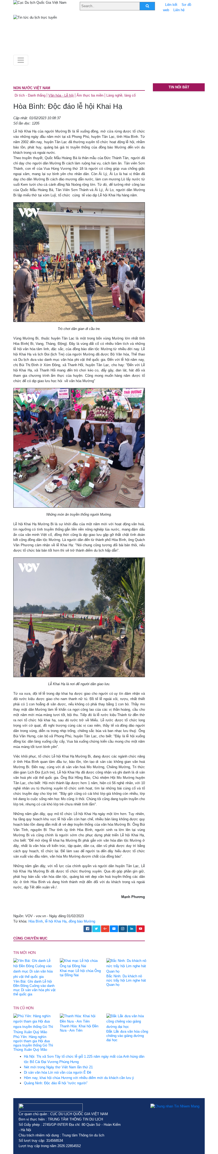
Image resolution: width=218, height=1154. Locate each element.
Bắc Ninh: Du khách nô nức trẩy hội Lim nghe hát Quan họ (126, 980)
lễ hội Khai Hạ (55, 921)
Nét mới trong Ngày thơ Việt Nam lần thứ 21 (58, 1067)
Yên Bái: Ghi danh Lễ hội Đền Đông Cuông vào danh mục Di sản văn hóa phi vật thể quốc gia (34, 987)
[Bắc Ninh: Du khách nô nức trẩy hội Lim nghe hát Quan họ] (127, 966)
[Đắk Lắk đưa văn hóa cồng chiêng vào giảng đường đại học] (127, 1021)
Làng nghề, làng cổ (121, 95)
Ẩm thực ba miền (90, 95)
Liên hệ (179, 10)
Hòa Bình (35, 921)
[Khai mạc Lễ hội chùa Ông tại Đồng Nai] (81, 963)
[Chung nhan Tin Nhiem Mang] (174, 1106)
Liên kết (171, 5)
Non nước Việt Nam (31, 88)
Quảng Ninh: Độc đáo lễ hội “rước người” (55, 1083)
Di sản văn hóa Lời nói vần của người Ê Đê (57, 1072)
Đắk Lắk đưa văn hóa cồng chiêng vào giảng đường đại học (127, 1035)
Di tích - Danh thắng (30, 95)
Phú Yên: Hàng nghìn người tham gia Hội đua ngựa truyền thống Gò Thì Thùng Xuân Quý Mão (33, 1043)
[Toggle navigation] (20, 60)
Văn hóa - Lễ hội (61, 95)
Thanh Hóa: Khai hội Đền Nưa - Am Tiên (79, 1028)
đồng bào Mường (82, 921)
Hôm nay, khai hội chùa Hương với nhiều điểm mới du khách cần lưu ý (79, 1078)
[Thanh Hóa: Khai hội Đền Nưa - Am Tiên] (81, 1019)
